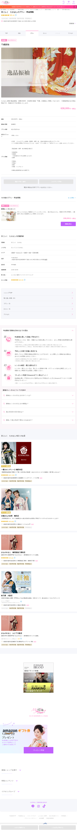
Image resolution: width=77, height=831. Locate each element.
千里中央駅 (35, 252)
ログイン (69, 3)
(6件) (12, 557)
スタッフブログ (31, 816)
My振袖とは (21, 816)
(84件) (12, 521)
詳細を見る (68, 224)
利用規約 (63, 816)
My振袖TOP (13, 816)
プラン (32, 33)
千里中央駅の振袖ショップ (68, 9)
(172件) (13, 475)
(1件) (18, 638)
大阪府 (13, 252)
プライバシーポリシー (31, 818)
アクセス (70, 33)
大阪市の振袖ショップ (50, 9)
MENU (73, 3)
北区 (58, 9)
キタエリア (19, 252)
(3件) (13, 15)
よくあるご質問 (42, 816)
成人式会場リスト (54, 816)
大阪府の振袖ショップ (22, 9)
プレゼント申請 (38, 750)
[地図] (45, 259)
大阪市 (25, 252)
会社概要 (41, 818)
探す (64, 3)
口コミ (45, 33)
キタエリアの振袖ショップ (36, 9)
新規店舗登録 (50, 818)
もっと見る (71, 197)
